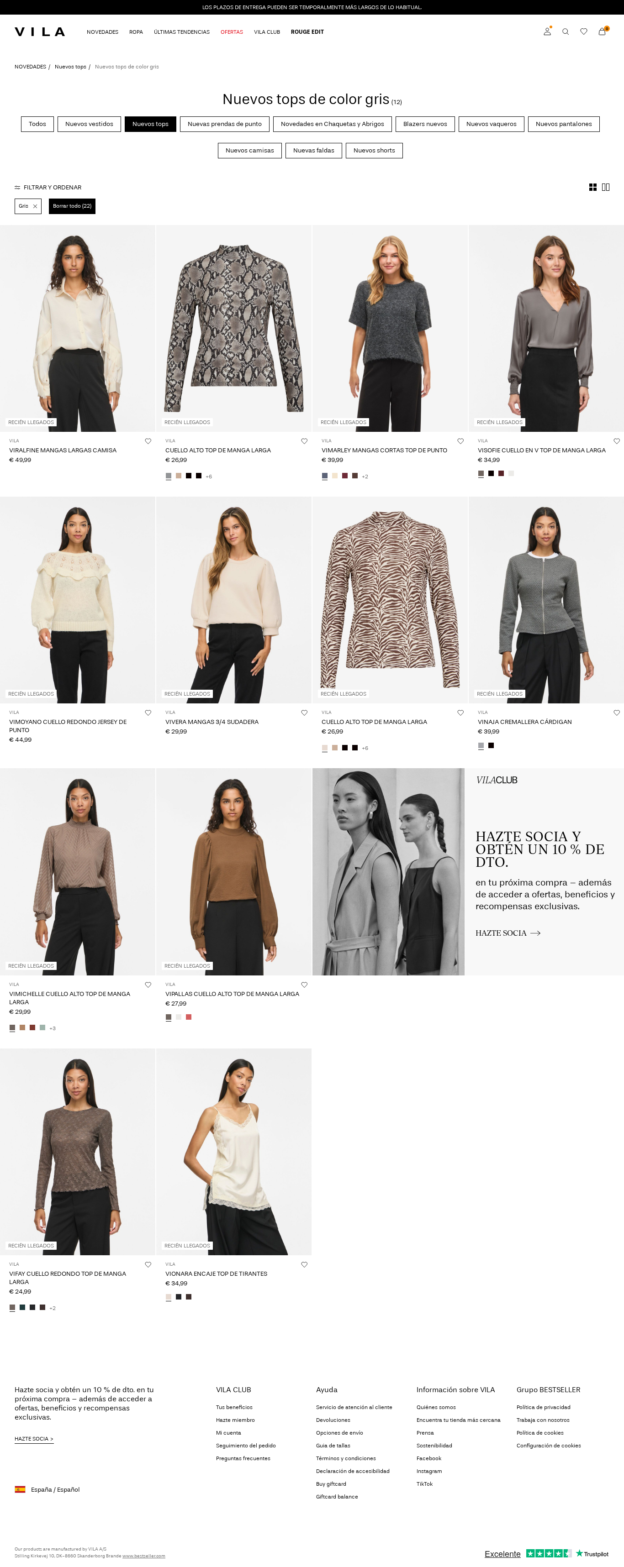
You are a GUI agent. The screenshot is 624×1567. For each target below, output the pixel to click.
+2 (365, 476)
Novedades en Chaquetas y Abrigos (332, 124)
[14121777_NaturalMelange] (335, 477)
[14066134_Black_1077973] (199, 477)
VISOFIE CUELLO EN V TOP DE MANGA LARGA (542, 450)
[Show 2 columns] (605, 187)
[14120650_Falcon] (481, 474)
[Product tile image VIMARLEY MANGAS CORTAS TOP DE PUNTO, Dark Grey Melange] (390, 328)
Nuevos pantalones (564, 124)
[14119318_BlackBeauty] (32, 1308)
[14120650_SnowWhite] (511, 474)
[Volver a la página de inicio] (40, 31)
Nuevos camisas (250, 150)
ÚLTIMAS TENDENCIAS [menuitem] (182, 32)
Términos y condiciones (346, 1458)
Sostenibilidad (434, 1445)
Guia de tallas (333, 1445)
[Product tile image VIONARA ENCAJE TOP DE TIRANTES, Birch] (234, 1151)
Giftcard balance (337, 1497)
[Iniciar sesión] (547, 31)
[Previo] (8, 328)
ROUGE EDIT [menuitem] (307, 32)
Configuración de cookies (549, 1445)
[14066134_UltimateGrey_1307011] (169, 477)
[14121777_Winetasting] (345, 477)
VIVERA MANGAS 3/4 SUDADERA (212, 722)
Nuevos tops (70, 66)
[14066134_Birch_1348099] (325, 748)
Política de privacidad (544, 1407)
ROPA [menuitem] (136, 32)
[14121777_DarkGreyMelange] (325, 477)
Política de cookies (540, 1433)
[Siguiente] (147, 328)
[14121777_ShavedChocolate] (355, 477)
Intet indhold (333, 773)
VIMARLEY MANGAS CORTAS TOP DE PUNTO (384, 450)
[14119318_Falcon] (12, 1308)
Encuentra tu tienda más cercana (459, 1420)
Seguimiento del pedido (246, 1445)
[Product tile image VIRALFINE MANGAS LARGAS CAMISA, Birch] (77, 328)
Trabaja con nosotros (543, 1420)
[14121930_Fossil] (22, 1028)
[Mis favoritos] (583, 31)
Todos (37, 124)
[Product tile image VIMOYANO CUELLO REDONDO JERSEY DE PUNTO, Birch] (77, 600)
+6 (209, 476)
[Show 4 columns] (593, 187)
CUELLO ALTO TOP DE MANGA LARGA (218, 450)
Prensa (425, 1433)
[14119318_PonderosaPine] (22, 1308)
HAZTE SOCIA (31, 1439)
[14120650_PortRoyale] (501, 474)
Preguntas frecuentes (243, 1458)
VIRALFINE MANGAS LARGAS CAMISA (62, 450)
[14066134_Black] (189, 477)
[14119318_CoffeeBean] (42, 1308)
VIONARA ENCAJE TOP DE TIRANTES (216, 1274)
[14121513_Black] (491, 746)
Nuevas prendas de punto (225, 124)
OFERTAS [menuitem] (232, 32)
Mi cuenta (228, 1433)
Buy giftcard (331, 1484)
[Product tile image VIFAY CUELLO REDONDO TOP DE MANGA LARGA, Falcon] (77, 1151)
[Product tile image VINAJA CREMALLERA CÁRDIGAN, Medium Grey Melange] (546, 600)
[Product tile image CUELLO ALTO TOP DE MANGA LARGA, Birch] (390, 600)
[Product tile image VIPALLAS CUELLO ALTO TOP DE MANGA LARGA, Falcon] (234, 871)
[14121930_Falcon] (12, 1028)
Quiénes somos (436, 1407)
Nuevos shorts (374, 150)
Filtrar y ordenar (52, 187)
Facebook (429, 1458)
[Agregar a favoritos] (148, 440)
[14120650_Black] (491, 474)
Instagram (429, 1471)
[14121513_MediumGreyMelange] (481, 746)
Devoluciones (333, 1420)
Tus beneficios (234, 1407)
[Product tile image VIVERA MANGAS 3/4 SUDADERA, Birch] (234, 600)
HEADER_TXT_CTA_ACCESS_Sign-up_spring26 (527, 779)
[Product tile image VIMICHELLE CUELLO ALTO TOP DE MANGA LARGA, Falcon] (77, 871)
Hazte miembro (235, 1420)
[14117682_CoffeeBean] (189, 1298)
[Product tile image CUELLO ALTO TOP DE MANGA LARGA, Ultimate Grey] (234, 328)
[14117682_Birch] (169, 1298)
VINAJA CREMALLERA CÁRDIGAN (525, 722)
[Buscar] (565, 31)
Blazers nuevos (425, 124)
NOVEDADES (30, 66)
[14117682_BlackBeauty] (179, 1298)
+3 (52, 1028)
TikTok (425, 1484)
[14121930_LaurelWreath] (42, 1028)
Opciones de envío (339, 1433)
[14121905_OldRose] (189, 1018)
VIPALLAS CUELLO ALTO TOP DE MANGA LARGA (232, 994)
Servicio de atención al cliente (354, 1407)
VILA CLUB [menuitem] (267, 32)
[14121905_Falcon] (169, 1018)
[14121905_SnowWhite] (179, 1018)
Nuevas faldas (313, 150)
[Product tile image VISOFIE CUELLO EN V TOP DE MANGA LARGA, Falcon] (546, 328)
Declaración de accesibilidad (353, 1471)
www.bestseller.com (143, 1556)
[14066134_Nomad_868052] (179, 477)
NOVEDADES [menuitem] (102, 32)
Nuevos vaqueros (491, 124)
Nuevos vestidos (89, 124)
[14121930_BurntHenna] (32, 1028)
